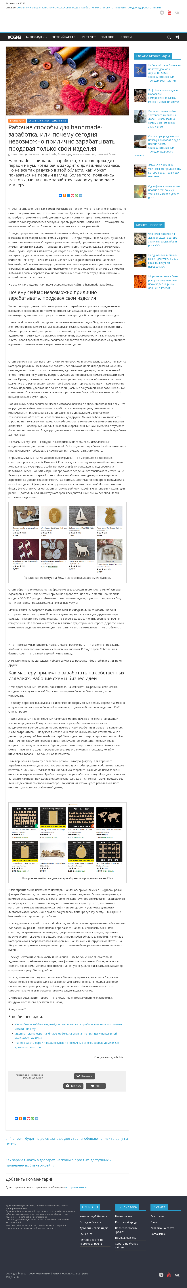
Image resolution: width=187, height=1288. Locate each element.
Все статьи (157, 1216)
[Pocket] (72, 195)
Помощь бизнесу (125, 1237)
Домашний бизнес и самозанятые (47, 120)
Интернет (89, 37)
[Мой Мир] (68, 195)
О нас (153, 1222)
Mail (97, 1086)
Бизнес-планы (123, 1216)
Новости (125, 37)
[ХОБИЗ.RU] (15, 37)
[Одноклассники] (64, 195)
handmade (50, 154)
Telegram (75, 1086)
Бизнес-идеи (35, 37)
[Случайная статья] (177, 37)
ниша (76, 154)
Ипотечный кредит (127, 1222)
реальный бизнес (107, 154)
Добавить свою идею (94, 1228)
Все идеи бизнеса (91, 1222)
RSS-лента (86, 1234)
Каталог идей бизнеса (93, 1216)
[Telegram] (80, 195)
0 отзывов (33, 154)
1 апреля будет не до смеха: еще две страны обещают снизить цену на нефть (67, 1141)
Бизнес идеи (17, 120)
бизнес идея (64, 154)
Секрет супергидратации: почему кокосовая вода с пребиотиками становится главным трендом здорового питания (89, 7)
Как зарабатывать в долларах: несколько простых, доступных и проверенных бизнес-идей (59, 1162)
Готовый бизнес (63, 37)
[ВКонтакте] (60, 195)
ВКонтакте (87, 1076)
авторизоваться (76, 1187)
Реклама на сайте (162, 1228)
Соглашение (158, 1234)
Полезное (107, 37)
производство (88, 154)
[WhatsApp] (76, 195)
